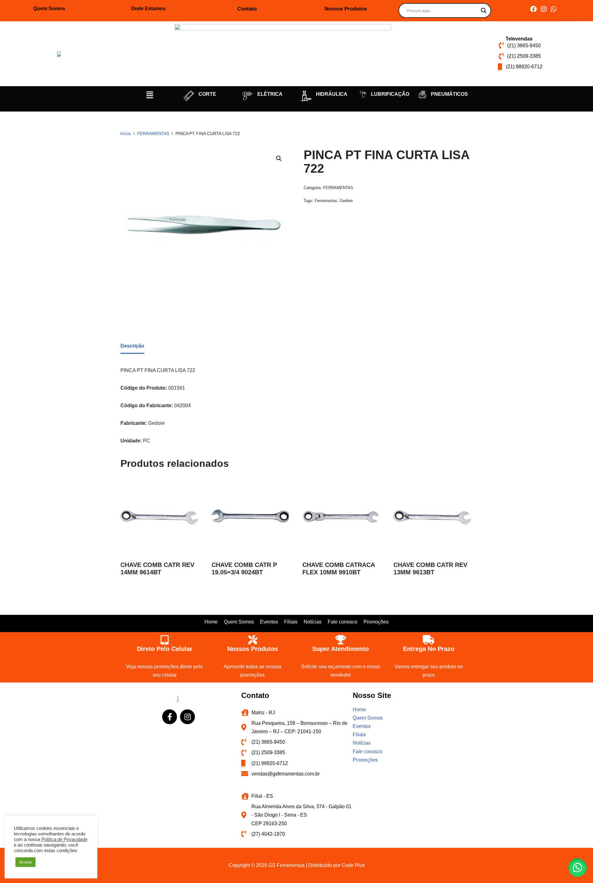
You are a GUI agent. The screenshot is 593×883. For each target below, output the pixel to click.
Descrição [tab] (132, 346)
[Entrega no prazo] (428, 639)
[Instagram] (543, 9)
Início (125, 133)
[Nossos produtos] (252, 639)
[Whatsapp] (553, 9)
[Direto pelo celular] (164, 639)
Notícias (313, 621)
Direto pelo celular (164, 648)
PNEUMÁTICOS (449, 94)
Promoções (376, 621)
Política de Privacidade (64, 839)
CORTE (207, 94)
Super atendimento (340, 648)
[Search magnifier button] (483, 10)
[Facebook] (533, 9)
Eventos (269, 621)
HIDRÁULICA (331, 94)
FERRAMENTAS (153, 133)
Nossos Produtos (346, 9)
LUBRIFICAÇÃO (390, 94)
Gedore (346, 200)
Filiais (290, 621)
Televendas (519, 38)
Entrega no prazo (428, 648)
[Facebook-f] (169, 716)
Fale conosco (342, 621)
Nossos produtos (252, 648)
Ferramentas (326, 200)
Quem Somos (49, 8)
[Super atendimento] (340, 639)
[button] (150, 95)
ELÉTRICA (270, 94)
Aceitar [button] (25, 862)
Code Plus (353, 865)
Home (211, 621)
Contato (247, 9)
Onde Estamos (148, 8)
